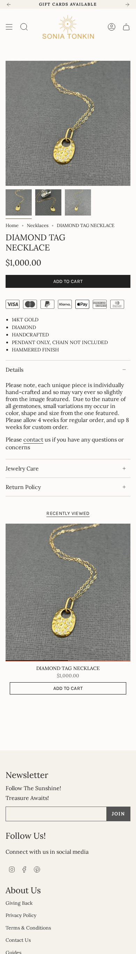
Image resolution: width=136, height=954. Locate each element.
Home (12, 225)
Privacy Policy (21, 915)
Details (14, 369)
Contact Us (18, 940)
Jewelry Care (22, 468)
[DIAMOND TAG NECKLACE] (68, 592)
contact (33, 439)
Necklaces (37, 225)
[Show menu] (9, 27)
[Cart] (126, 27)
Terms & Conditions (28, 928)
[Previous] (9, 4)
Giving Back (19, 903)
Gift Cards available (68, 4)
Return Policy (23, 486)
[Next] (127, 4)
